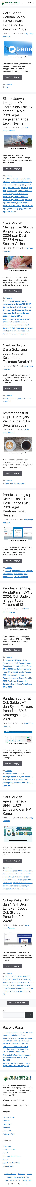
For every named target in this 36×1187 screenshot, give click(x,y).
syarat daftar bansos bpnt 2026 (15, 889)
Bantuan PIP (10, 976)
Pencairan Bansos (10, 334)
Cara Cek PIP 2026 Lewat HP (19, 979)
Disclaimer (7, 1146)
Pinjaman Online (9, 1134)
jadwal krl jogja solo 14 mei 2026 (15, 197)
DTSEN (12, 328)
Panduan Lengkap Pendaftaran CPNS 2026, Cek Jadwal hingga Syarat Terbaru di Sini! (17, 596)
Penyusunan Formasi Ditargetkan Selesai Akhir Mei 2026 (17, 678)
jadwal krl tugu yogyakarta (17, 209)
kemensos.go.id (23, 331)
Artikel (7, 179)
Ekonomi (8, 84)
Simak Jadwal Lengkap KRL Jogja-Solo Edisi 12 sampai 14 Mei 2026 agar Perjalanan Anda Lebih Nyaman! (18, 111)
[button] (23, 3)
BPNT (5, 310)
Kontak (5, 1153)
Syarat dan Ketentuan (11, 1163)
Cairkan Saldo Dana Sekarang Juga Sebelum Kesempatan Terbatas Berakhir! (17, 353)
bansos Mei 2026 (18, 571)
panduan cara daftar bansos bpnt (16, 886)
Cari (4, 1011)
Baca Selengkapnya (12, 77)
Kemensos (20, 328)
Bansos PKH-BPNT (23, 304)
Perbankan (7, 1131)
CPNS (15, 663)
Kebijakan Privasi (9, 1150)
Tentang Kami (8, 1166)
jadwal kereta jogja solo (16, 185)
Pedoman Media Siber (11, 1156)
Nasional (6, 1127)
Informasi (6, 182)
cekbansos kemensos (18, 322)
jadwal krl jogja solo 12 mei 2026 (19, 191)
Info (6, 87)
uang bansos (23, 334)
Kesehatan (7, 1124)
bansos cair (16, 301)
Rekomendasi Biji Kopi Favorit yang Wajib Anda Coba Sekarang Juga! (16, 419)
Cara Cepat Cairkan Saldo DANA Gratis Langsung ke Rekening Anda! (15, 21)
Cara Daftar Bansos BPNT (23, 880)
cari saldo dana (11, 399)
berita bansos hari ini (23, 307)
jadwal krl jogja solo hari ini (13, 200)
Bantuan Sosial (8, 307)
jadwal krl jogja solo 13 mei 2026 (15, 194)
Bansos (8, 301)
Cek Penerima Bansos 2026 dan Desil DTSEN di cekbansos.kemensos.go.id (16, 316)
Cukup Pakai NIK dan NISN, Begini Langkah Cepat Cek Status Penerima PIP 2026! (16, 910)
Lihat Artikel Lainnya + (18, 1003)
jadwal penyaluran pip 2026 (13, 982)
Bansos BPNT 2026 (19, 871)
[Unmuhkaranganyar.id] (10, 3)
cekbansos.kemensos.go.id (13, 325)
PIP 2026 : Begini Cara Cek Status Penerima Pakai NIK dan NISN (18, 988)
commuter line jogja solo (20, 179)
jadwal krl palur (23, 203)
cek (9, 310)
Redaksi (6, 1160)
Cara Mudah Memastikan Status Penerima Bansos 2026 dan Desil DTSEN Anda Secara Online (18, 233)
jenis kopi (9, 483)
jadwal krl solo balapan (12, 206)
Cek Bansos (16, 310)
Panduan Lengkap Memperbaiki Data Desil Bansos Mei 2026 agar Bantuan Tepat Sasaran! (17, 505)
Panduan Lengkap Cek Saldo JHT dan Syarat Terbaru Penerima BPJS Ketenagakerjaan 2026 (18, 708)
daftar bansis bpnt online (22, 883)
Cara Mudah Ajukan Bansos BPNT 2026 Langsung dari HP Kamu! (17, 805)
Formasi (22, 663)
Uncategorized (19, 483)
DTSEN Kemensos (21, 577)
